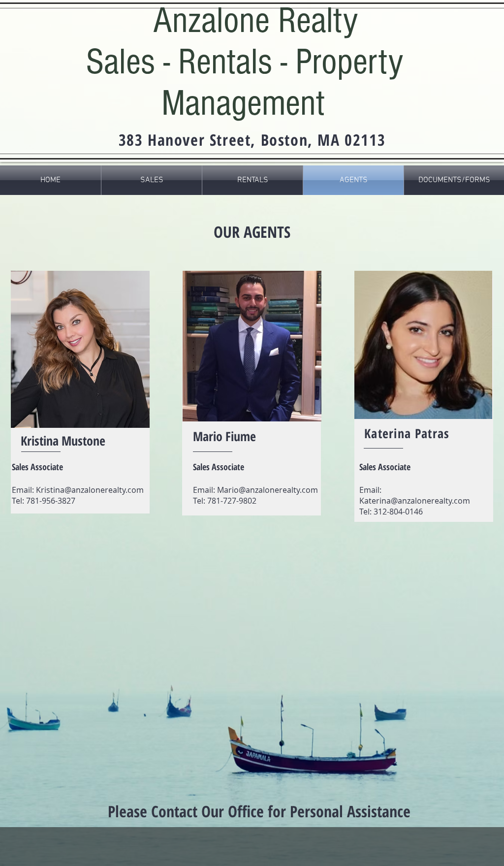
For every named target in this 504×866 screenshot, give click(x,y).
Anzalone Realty (255, 20)
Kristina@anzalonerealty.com (90, 489)
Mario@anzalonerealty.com (267, 489)
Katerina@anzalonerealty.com (414, 500)
